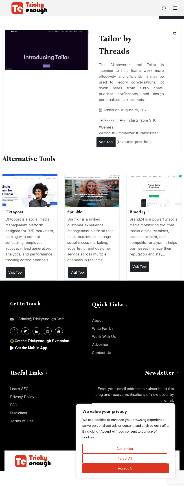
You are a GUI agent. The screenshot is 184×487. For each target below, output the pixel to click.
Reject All (125, 458)
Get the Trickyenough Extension (42, 340)
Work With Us (104, 336)
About (97, 320)
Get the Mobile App (31, 347)
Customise (124, 449)
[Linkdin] (36, 331)
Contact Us (101, 352)
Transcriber (148, 133)
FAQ (13, 405)
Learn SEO (19, 388)
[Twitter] (25, 331)
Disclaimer (19, 413)
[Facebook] (14, 331)
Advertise (100, 344)
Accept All (126, 468)
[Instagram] (48, 331)
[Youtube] (59, 331)
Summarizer (124, 133)
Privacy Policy (22, 397)
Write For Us (103, 328)
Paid (123, 120)
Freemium (108, 120)
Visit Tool (106, 142)
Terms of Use (21, 421)
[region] (125, 441)
